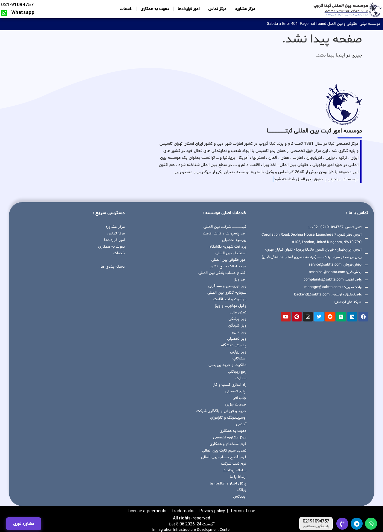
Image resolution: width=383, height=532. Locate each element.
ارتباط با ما (238, 477)
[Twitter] (319, 316)
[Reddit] (330, 316)
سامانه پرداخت (234, 470)
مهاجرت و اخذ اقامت (229, 299)
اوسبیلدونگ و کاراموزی (228, 417)
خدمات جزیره (235, 404)
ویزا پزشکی (237, 319)
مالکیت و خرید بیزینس (227, 365)
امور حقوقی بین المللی (228, 260)
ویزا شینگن (237, 325)
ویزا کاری (239, 332)
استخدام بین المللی (230, 253)
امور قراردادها (189, 9)
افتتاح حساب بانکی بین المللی (222, 273)
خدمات (126, 9)
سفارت (240, 378)
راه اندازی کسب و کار (229, 385)
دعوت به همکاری (155, 9)
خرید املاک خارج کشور (228, 266)
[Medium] (341, 316)
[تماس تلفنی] (342, 524)
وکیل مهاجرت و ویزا (230, 306)
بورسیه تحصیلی (234, 240)
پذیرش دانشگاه (233, 345)
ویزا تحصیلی (236, 339)
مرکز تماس (217, 9)
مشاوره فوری (23, 524)
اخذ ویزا (240, 279)
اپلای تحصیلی (235, 391)
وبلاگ (241, 490)
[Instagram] (308, 316)
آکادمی (241, 424)
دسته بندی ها (113, 266)
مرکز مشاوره (245, 9)
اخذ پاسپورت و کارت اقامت (224, 233)
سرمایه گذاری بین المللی (226, 292)
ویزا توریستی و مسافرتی (227, 286)
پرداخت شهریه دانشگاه (227, 246)
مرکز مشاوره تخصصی (229, 437)
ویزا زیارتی (238, 352)
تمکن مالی (238, 312)
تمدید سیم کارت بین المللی (224, 450)
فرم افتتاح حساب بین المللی (223, 457)
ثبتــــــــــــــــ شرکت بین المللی (224, 227)
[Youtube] (286, 316)
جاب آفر (239, 398)
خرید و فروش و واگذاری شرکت (221, 411)
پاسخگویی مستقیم (316, 527)
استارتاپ (239, 358)
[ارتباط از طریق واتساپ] (371, 524)
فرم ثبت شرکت (233, 464)
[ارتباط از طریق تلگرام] (357, 524)
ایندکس (239, 496)
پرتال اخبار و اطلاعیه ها (228, 483)
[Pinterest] (297, 316)
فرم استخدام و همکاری (228, 444)
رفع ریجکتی (237, 371)
